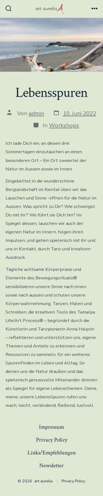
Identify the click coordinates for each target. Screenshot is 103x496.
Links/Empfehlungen (51, 452)
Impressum (51, 427)
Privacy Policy (51, 439)
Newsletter (51, 465)
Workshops (64, 125)
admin (36, 113)
